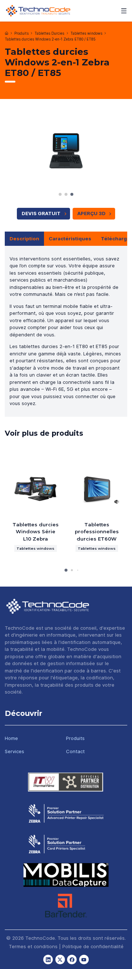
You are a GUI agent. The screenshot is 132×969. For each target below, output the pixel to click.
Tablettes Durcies (49, 33)
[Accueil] (6, 33)
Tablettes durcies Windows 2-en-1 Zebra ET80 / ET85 (50, 39)
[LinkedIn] (48, 959)
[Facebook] (72, 959)
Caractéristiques (70, 238)
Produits (21, 33)
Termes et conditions (33, 946)
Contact (75, 751)
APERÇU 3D (91, 213)
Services (14, 751)
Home (11, 738)
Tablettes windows (86, 33)
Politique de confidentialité (93, 946)
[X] (60, 959)
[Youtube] (84, 959)
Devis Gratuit (41, 213)
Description (24, 238)
